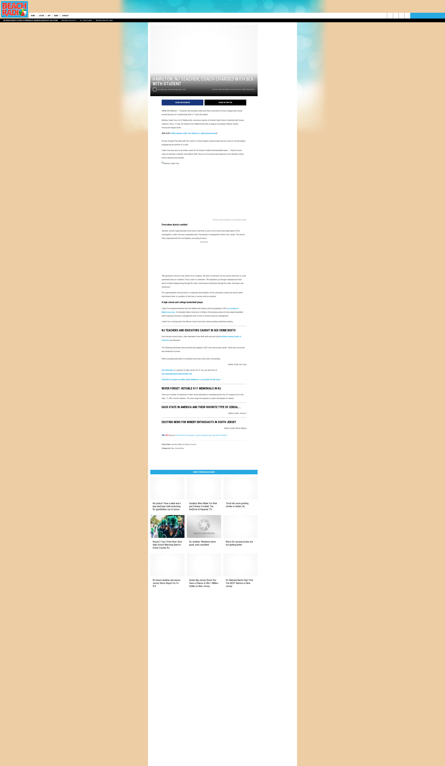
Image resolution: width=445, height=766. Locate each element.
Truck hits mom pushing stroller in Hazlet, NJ (237, 505)
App (49, 16)
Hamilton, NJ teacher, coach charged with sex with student (201, 435)
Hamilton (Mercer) (178, 444)
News (56, 16)
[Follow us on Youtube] (407, 16)
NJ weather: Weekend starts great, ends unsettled (202, 543)
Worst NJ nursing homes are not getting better (239, 543)
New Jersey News (177, 448)
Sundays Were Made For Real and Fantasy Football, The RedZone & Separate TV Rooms (203, 506)
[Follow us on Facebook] (401, 16)
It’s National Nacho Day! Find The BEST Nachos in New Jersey (239, 583)
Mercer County (190, 444)
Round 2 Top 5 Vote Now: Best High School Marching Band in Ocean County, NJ (167, 544)
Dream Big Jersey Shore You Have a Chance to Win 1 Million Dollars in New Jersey (203, 583)
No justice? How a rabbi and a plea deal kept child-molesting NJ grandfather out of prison (167, 506)
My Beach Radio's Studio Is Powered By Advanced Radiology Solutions (30, 20)
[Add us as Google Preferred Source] (396, 16)
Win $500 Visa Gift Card (104, 20)
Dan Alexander (162, 89)
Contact (65, 16)
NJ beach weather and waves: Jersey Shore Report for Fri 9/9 (167, 583)
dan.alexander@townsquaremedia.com (177, 374)
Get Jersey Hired (86, 20)
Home (33, 16)
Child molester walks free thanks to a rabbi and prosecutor (193, 133)
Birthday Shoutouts (68, 20)
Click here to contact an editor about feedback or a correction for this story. (191, 379)
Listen (41, 16)
